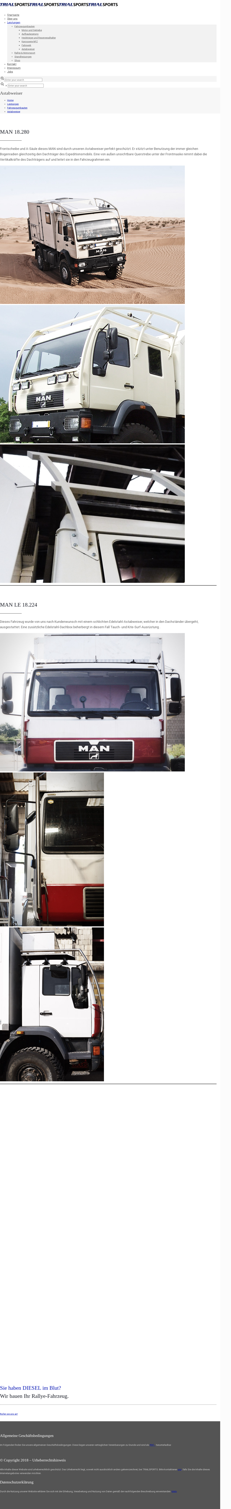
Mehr (174, 1491)
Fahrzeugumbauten (17, 107)
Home (10, 100)
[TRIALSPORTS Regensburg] (59, 5)
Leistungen (13, 104)
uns (180, 1469)
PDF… (152, 1445)
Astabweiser (13, 111)
